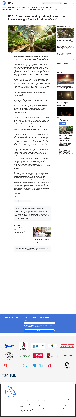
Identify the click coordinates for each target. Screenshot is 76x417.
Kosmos (4, 7)
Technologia (49, 7)
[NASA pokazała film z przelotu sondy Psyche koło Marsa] (65, 114)
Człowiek (19, 7)
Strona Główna (68, 12)
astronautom (36, 109)
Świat (10, 12)
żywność (21, 201)
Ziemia (33, 7)
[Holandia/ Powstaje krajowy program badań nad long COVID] (22, 235)
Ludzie (55, 9)
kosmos (28, 201)
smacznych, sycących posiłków (33, 134)
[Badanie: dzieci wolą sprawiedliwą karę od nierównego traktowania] (65, 54)
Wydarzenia (50, 9)
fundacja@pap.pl (52, 405)
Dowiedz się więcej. (66, 408)
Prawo (26, 9)
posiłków (32, 153)
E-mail (25, 320)
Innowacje (15, 9)
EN (73, 3)
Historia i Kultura (11, 7)
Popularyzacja (32, 9)
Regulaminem (42, 248)
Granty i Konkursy (41, 9)
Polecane (62, 123)
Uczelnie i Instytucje (7, 9)
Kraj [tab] (70, 26)
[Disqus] (32, 268)
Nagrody (21, 9)
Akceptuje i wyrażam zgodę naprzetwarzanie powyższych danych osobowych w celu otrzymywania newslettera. (38, 326)
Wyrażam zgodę (27, 410)
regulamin (30, 325)
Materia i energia (40, 7)
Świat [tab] (73, 26)
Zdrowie (24, 7)
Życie (29, 7)
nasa (16, 201)
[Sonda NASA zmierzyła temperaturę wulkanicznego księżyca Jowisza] (65, 98)
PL (71, 3)
